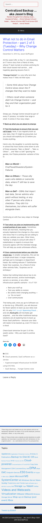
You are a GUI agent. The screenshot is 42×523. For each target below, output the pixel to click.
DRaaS (38, 468)
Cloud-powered (11, 357)
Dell (28, 468)
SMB (12, 486)
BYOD (12, 461)
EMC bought (24, 310)
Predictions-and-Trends (16, 483)
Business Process (5, 461)
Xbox (10, 500)
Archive (27, 454)
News (38, 480)
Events (29, 472)
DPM (32, 468)
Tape (24, 486)
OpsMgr (4, 483)
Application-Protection (18, 454)
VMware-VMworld (25, 494)
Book (36, 457)
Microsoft (19, 476)
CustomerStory (20, 468)
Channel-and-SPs (19, 461)
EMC (3, 472)
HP (34, 472)
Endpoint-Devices (13, 472)
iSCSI (6, 476)
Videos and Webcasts (15, 490)
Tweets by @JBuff (8, 510)
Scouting (8, 486)
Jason (12, 476)
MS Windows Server (27, 480)
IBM (4, 476)
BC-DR (30, 457)
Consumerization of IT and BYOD (21, 464)
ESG (6, 354)
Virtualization (8, 493)
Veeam (30, 486)
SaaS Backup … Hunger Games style (19, 369)
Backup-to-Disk (19, 457)
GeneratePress (22, 520)
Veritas (36, 486)
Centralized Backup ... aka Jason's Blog (21, 12)
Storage (18, 486)
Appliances (6, 454)
